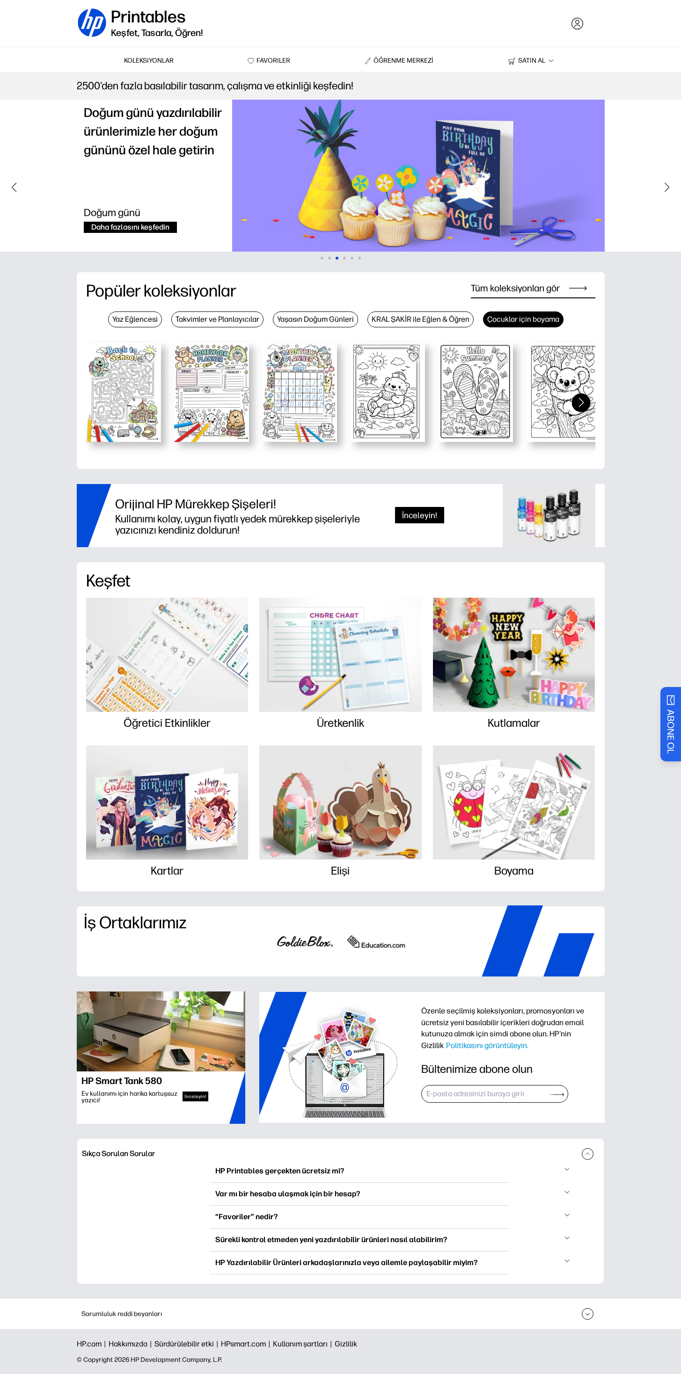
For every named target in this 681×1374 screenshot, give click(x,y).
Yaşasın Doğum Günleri (315, 319)
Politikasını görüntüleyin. (487, 1045)
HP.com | (93, 1343)
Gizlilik (346, 1343)
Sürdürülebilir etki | (187, 1343)
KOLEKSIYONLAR (149, 61)
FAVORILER (273, 61)
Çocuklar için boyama (523, 319)
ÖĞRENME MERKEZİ (403, 61)
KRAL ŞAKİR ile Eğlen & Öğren (420, 319)
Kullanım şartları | (304, 1343)
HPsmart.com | (247, 1343)
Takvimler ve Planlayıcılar (217, 319)
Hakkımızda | (131, 1343)
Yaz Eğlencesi (135, 319)
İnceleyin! (419, 515)
